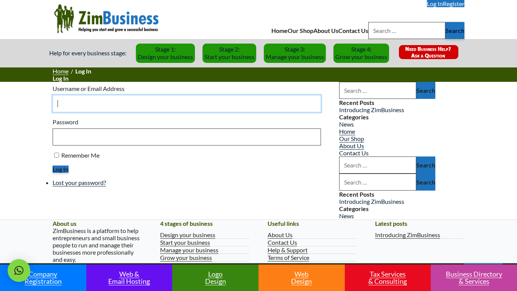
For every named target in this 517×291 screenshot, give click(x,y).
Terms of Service (288, 257)
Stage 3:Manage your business (295, 53)
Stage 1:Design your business (165, 53)
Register (453, 3)
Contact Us (353, 30)
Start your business (185, 242)
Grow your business (186, 257)
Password (65, 121)
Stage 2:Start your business (229, 53)
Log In (435, 3)
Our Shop (300, 30)
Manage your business (189, 249)
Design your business (187, 234)
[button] (19, 270)
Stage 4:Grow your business (361, 53)
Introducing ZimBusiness (371, 109)
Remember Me (80, 155)
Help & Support (288, 249)
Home (279, 30)
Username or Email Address (89, 88)
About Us (325, 30)
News (346, 124)
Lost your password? (79, 182)
